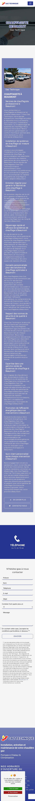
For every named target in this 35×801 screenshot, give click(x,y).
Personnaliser (13, 796)
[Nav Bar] (30, 3)
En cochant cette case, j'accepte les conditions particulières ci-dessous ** (16, 630)
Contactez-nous (19, 506)
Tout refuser (13, 792)
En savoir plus (19, 500)
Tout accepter (13, 788)
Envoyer (17, 636)
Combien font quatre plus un (12, 604)
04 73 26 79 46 (17, 548)
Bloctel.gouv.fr (23, 679)
